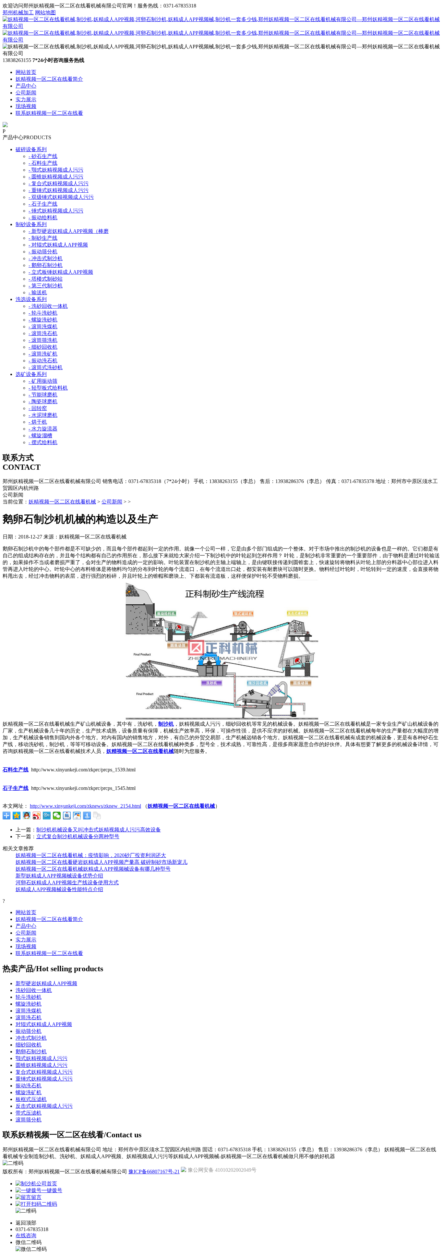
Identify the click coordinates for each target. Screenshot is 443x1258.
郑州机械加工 (18, 12)
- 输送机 (38, 292)
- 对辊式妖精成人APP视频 (58, 245)
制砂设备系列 (31, 224)
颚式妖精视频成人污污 (41, 1058)
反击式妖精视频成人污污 (44, 1106)
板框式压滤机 (31, 1099)
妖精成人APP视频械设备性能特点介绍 (59, 889)
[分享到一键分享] (87, 815)
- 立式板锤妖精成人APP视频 (61, 272)
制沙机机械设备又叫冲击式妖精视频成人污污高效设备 (98, 829)
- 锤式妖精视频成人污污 (56, 210)
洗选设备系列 (31, 299)
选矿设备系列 (31, 374)
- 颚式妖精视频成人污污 (56, 170)
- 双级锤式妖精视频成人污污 (61, 197)
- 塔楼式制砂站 (46, 279)
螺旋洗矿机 (29, 1092)
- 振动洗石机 (43, 360)
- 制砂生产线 (43, 238)
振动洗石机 (29, 1085)
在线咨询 (26, 1235)
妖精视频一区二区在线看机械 (62, 501)
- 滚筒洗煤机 (43, 326)
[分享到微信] (57, 815)
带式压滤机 (29, 1113)
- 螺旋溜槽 (40, 435)
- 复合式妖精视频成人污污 (59, 183)
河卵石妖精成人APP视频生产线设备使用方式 (67, 882)
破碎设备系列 (31, 149)
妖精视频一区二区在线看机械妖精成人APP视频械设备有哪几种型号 (93, 869)
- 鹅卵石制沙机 (46, 265)
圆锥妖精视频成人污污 (41, 1065)
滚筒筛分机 (29, 1119)
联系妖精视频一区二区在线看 (49, 113)
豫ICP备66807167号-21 (154, 1171)
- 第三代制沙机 (46, 285)
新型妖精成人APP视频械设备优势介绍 (59, 875)
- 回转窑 (38, 408)
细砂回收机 (29, 1044)
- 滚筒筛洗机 (43, 340)
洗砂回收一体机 (34, 990)
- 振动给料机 (43, 217)
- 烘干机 (38, 422)
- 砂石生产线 (43, 156)
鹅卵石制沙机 (31, 1051)
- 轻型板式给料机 (48, 388)
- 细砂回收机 (43, 347)
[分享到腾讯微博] (47, 815)
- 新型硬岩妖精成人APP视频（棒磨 (69, 231)
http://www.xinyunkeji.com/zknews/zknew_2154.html (85, 806)
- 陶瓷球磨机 (43, 401)
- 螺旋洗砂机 (43, 319)
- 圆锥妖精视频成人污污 (56, 176)
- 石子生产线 (43, 204)
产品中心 (26, 86)
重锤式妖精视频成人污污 (44, 1079)
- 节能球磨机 (43, 394)
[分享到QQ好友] (27, 815)
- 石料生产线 (43, 163)
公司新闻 (26, 92)
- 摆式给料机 (43, 442)
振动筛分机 (29, 1031)
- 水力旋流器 (43, 428)
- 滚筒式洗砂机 (46, 367)
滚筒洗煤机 (29, 1010)
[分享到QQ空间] (17, 815)
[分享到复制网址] (97, 815)
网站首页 (26, 72)
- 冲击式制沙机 (46, 258)
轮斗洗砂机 (29, 997)
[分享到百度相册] (77, 815)
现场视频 (26, 106)
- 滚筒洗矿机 (43, 354)
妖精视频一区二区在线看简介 (49, 79)
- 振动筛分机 (43, 251)
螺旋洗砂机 (29, 1004)
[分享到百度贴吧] (67, 815)
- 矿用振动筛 (43, 381)
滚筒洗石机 (29, 1017)
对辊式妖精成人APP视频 (44, 1024)
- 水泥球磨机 (43, 415)
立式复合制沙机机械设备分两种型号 (77, 836)
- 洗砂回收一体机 (48, 306)
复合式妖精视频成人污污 (44, 1072)
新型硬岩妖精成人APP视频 (46, 983)
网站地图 (45, 12)
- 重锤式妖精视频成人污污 (59, 190)
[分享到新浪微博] (37, 815)
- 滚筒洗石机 (43, 333)
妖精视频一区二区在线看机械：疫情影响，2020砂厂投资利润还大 (91, 855)
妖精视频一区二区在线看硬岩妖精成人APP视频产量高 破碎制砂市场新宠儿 (101, 862)
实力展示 (26, 99)
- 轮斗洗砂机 (43, 313)
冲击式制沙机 (31, 1038)
